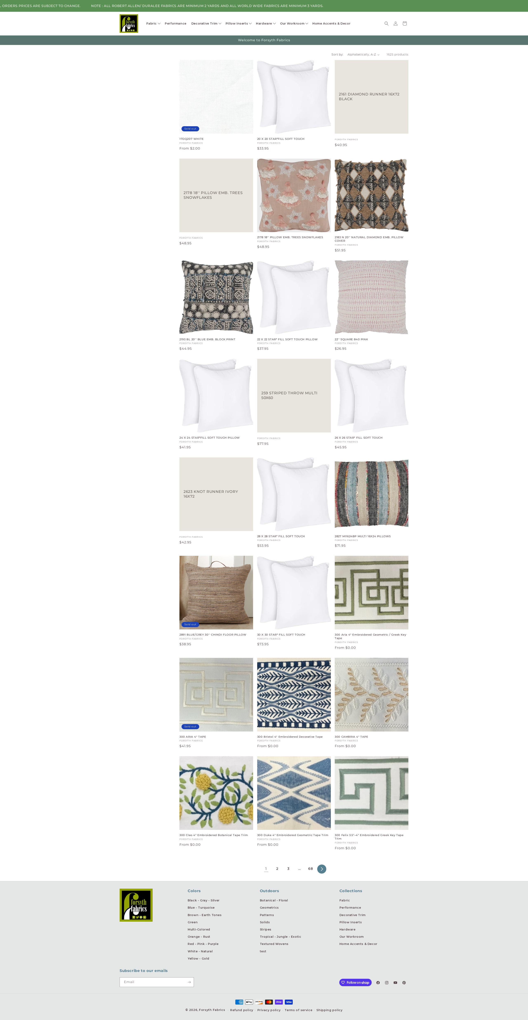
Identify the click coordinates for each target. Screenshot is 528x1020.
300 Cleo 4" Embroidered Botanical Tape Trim (213, 835)
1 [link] (266, 869)
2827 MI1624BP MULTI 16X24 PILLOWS (363, 536)
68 (310, 869)
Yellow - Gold (198, 958)
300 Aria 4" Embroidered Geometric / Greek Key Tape (370, 636)
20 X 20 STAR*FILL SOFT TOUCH (281, 138)
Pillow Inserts (350, 922)
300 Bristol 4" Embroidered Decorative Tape (290, 736)
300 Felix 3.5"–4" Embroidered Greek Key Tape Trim (369, 836)
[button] (153, 23)
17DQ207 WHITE (191, 138)
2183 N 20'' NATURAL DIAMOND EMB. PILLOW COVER (369, 239)
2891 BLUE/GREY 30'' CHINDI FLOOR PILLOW (212, 634)
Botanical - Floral (274, 900)
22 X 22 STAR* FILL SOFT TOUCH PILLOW (287, 339)
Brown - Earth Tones (205, 915)
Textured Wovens (274, 944)
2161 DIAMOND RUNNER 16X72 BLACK (369, 96)
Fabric (344, 900)
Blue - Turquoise (201, 907)
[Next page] (321, 869)
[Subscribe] (189, 982)
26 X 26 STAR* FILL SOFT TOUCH (359, 437)
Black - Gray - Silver (204, 900)
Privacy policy (269, 1010)
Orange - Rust (199, 937)
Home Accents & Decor (358, 944)
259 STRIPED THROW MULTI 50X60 (289, 395)
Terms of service (298, 1010)
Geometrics (269, 907)
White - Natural (200, 951)
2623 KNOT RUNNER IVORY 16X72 (211, 494)
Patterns (267, 915)
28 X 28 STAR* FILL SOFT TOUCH (281, 536)
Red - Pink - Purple (203, 944)
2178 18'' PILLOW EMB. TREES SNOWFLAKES (213, 195)
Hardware (347, 929)
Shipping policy (329, 1010)
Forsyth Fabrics (212, 1010)
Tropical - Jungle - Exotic (280, 937)
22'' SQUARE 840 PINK (351, 339)
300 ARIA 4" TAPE (192, 736)
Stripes (265, 929)
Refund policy (241, 1010)
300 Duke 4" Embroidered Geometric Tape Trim (293, 835)
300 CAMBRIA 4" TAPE (351, 736)
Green (193, 922)
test (263, 951)
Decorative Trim (352, 915)
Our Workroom (351, 937)
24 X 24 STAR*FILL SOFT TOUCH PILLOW (209, 437)
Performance (350, 907)
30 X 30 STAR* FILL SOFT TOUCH (281, 634)
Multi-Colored (199, 929)
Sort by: (337, 54)
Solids (265, 922)
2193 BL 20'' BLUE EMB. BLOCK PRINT (207, 339)
